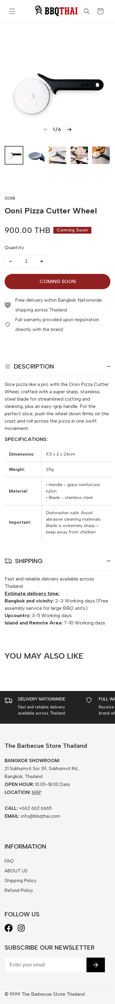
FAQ (9, 861)
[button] (12, 11)
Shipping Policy (20, 880)
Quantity (14, 247)
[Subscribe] (95, 965)
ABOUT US (16, 871)
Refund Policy (19, 890)
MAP (36, 792)
